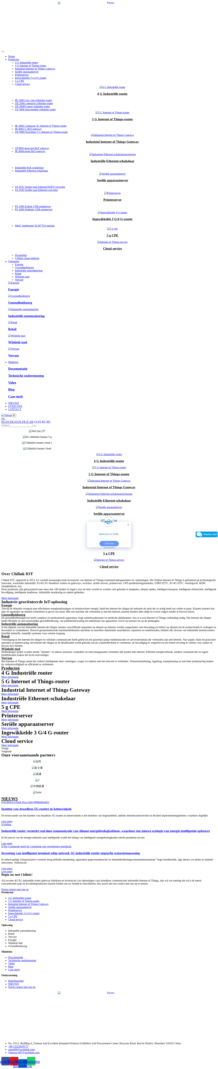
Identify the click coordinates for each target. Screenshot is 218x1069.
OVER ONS (15, 406)
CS (36, 421)
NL (3, 418)
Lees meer (6, 821)
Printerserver (22, 74)
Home (11, 56)
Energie (19, 264)
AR (31, 421)
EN (8, 421)
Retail (18, 273)
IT (27, 421)
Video (12, 382)
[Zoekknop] (35, 425)
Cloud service (22, 84)
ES (16, 421)
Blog (11, 389)
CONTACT (14, 409)
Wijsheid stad (22, 276)
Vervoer (19, 279)
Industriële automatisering (29, 270)
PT (40, 421)
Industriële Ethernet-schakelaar (112, 161)
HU (48, 421)
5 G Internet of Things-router (30, 65)
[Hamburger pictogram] (2, 51)
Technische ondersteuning (26, 375)
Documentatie (17, 368)
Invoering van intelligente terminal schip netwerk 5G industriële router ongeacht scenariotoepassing (70, 853)
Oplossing (13, 261)
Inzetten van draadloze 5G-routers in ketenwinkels (36, 809)
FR (24, 421)
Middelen (13, 362)
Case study (15, 396)
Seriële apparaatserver (26, 71)
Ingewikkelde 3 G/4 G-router (30, 77)
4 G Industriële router (26, 62)
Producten (13, 59)
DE (12, 421)
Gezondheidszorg (24, 267)
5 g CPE (19, 81)
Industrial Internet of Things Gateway (35, 68)
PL (20, 421)
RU (44, 421)
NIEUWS (13, 403)
